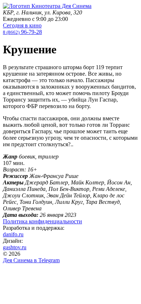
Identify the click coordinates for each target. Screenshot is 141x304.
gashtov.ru (14, 247)
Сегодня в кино (22, 25)
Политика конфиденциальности (42, 221)
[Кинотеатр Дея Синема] (47, 6)
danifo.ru (13, 234)
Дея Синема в (31, 260)
